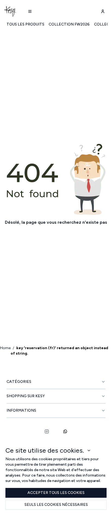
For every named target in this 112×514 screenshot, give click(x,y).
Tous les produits (25, 24)
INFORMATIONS (21, 410)
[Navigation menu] (30, 11)
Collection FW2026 (69, 24)
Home (5, 348)
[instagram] (46, 431)
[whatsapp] (65, 431)
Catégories (19, 381)
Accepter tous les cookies (56, 492)
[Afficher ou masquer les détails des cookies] (89, 450)
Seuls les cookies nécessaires (56, 504)
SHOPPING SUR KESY (26, 396)
